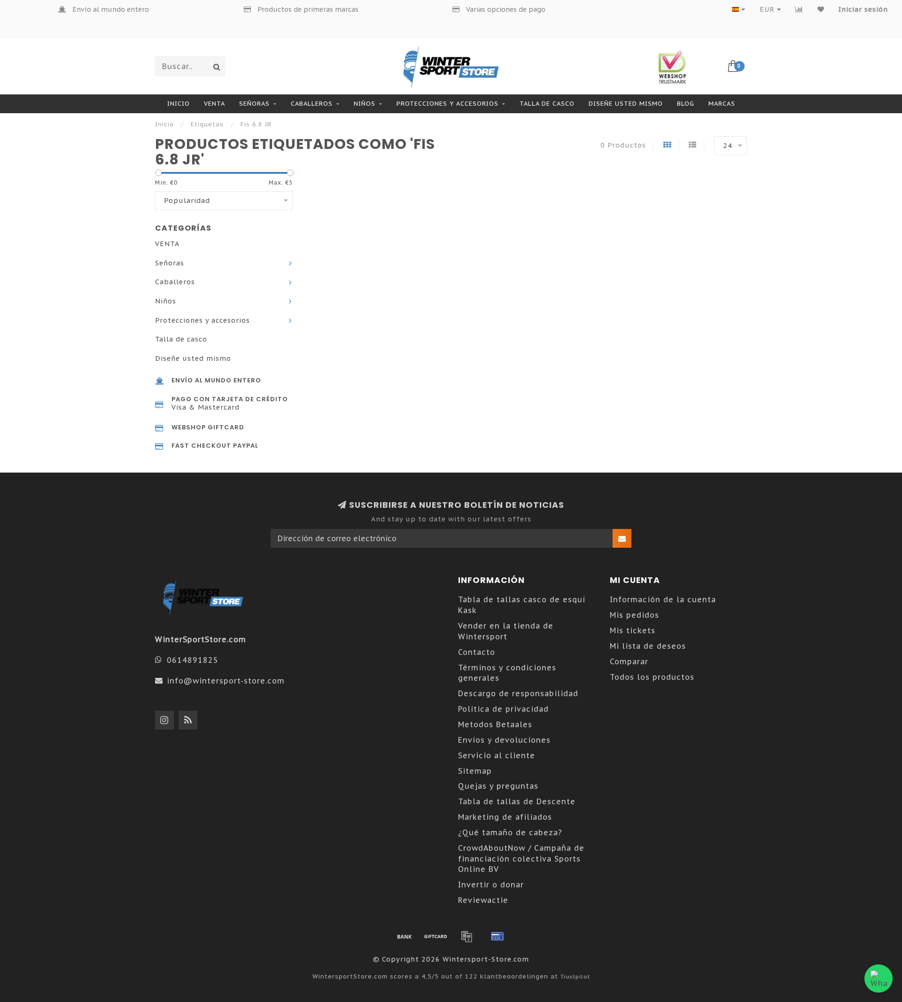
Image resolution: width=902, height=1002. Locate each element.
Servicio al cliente (496, 755)
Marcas (721, 104)
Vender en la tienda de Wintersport (505, 631)
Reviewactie (483, 900)
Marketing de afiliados (505, 817)
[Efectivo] (435, 936)
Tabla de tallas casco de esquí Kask (521, 605)
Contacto (476, 652)
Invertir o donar (491, 884)
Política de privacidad (503, 709)
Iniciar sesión (863, 9)
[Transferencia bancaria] (404, 936)
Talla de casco (547, 104)
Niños (364, 104)
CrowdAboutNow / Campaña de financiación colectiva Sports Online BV (521, 858)
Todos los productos (652, 677)
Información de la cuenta (663, 599)
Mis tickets (632, 630)
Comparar (629, 661)
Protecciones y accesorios (447, 104)
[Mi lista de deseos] (820, 9)
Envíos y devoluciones (504, 740)
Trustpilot (575, 976)
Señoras (254, 104)
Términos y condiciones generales (507, 673)
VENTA (214, 104)
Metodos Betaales (495, 724)
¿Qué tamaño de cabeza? (510, 832)
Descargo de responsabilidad (518, 693)
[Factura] (466, 936)
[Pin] (497, 936)
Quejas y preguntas (498, 786)
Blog (685, 104)
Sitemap (475, 771)
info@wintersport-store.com (226, 680)
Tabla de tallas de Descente (516, 801)
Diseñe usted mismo (626, 104)
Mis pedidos (634, 615)
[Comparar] (799, 9)
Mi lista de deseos (648, 646)
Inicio (178, 104)
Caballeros (312, 104)
